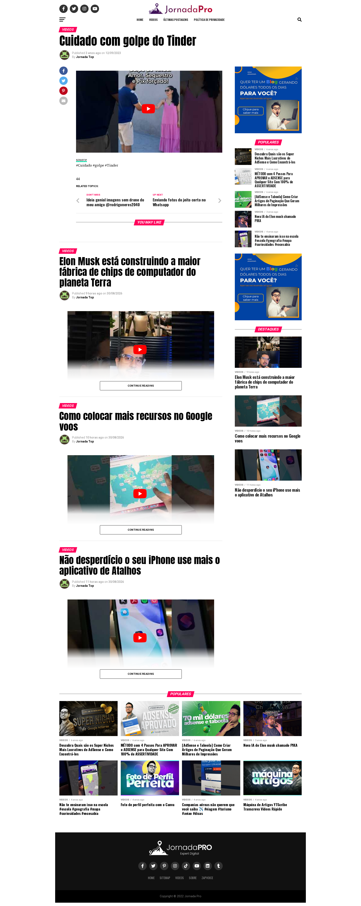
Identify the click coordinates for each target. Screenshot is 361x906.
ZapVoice (207, 878)
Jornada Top (85, 57)
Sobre (193, 878)
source (81, 159)
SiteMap (165, 878)
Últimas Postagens (175, 19)
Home (140, 19)
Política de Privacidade (209, 19)
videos (153, 19)
